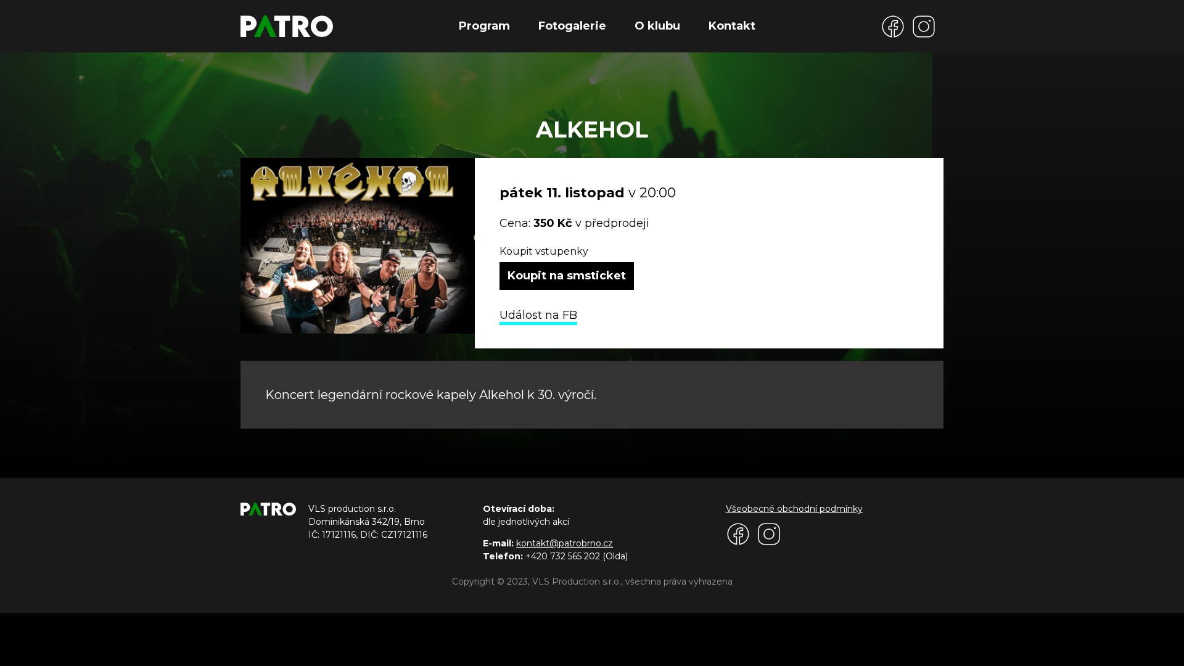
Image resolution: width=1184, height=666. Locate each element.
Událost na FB (538, 315)
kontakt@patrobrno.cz (564, 543)
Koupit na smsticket (567, 275)
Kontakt (732, 26)
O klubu (657, 26)
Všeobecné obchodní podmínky (794, 508)
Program (484, 26)
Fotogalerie (572, 26)
